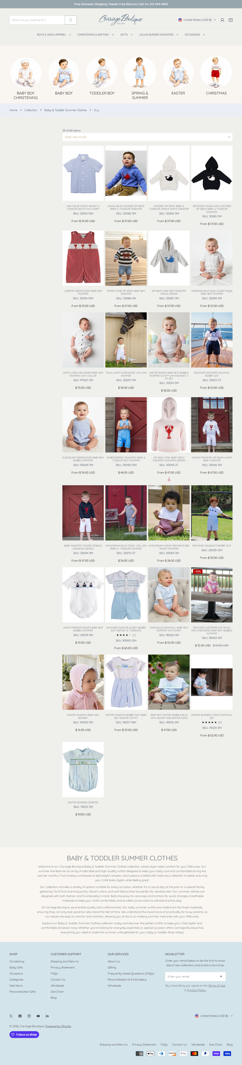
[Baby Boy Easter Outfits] (178, 72)
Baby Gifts (16, 967)
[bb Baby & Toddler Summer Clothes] (140, 72)
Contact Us (58, 979)
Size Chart (57, 991)
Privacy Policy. (196, 990)
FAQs (54, 973)
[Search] (71, 20)
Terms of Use (216, 985)
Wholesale (57, 985)
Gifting (112, 967)
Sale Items (16, 985)
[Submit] (220, 976)
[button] (230, 20)
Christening (16, 961)
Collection (31, 110)
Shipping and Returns (65, 961)
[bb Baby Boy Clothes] (64, 72)
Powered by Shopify (58, 1026)
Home (13, 110)
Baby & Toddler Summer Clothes (65, 110)
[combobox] (37, 20)
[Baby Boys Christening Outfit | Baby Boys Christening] (25, 72)
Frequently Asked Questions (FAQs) (131, 973)
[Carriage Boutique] (121, 20)
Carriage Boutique (32, 1026)
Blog (54, 997)
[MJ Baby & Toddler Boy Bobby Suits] (102, 72)
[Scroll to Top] (235, 1045)
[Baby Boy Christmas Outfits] (216, 72)
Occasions (16, 973)
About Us (114, 961)
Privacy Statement (63, 967)
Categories (16, 979)
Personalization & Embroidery (127, 979)
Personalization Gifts (22, 991)
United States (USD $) (198, 20)
